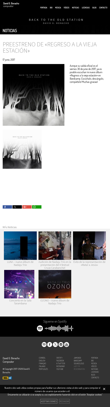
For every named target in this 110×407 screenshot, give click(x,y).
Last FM (77, 366)
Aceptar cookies (49, 401)
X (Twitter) (60, 363)
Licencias (86, 7)
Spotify (59, 358)
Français (42, 363)
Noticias (75, 7)
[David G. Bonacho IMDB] (5, 378)
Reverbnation (79, 369)
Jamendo (77, 358)
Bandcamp (78, 360)
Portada (43, 7)
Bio (51, 7)
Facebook (60, 360)
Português (43, 369)
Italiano (42, 366)
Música (58, 7)
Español (42, 358)
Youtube (59, 369)
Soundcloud (79, 363)
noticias (10, 30)
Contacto (103, 7)
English (42, 360)
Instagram (60, 366)
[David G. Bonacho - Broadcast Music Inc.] (10, 378)
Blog (94, 7)
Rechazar (64, 401)
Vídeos (66, 7)
